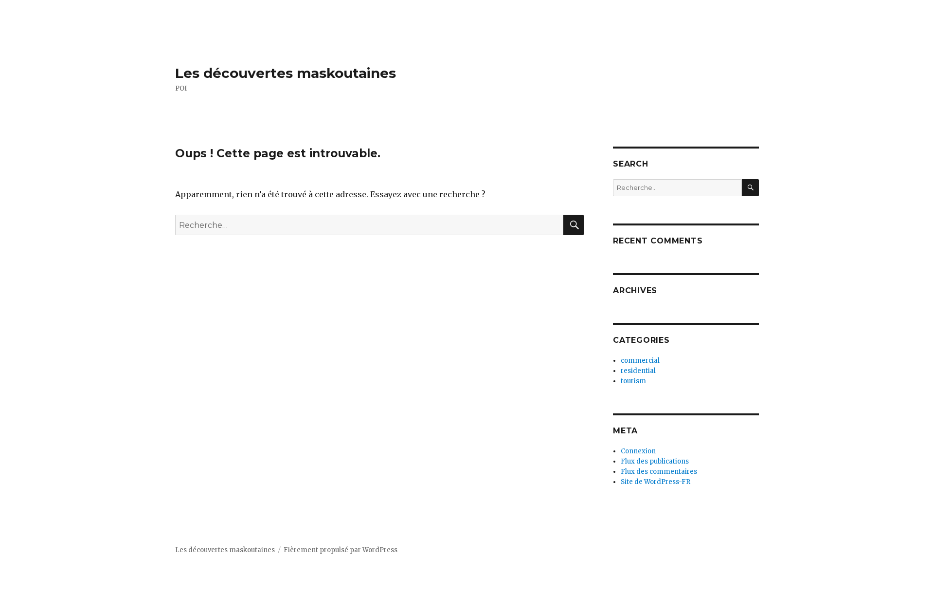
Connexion (638, 451)
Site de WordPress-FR (655, 482)
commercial (640, 360)
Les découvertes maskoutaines (285, 73)
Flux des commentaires (659, 471)
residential (638, 371)
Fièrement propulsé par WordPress (340, 550)
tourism (633, 381)
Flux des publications (655, 461)
